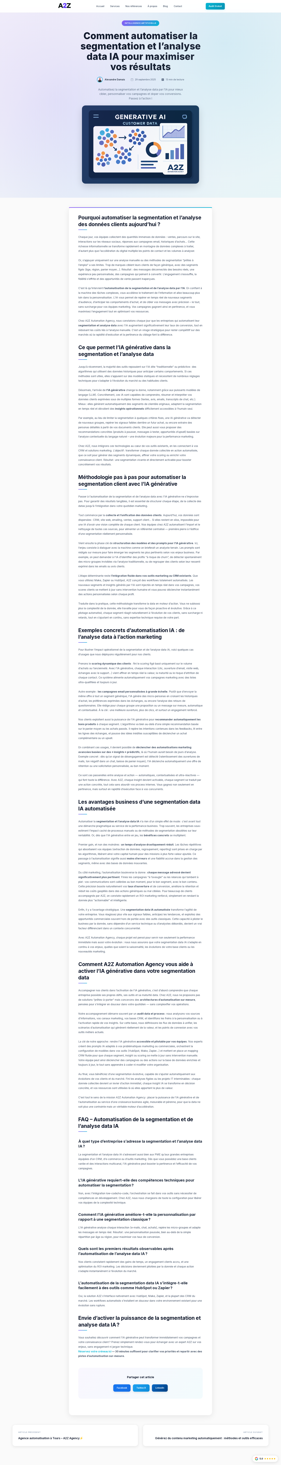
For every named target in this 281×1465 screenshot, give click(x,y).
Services (115, 6)
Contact (178, 6)
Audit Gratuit (215, 6)
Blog (165, 6)
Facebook (122, 1388)
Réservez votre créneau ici (94, 1351)
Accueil (100, 6)
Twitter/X (141, 1388)
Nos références (133, 6)
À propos (152, 6)
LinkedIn (159, 1388)
